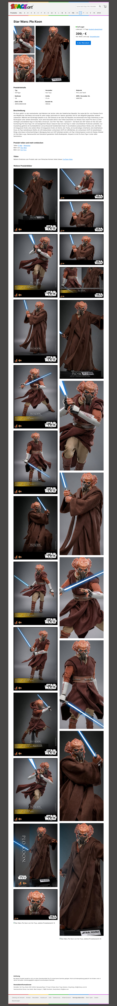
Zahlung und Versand (18, 997)
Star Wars (23, 148)
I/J (52, 13)
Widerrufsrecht (66, 997)
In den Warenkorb (83, 43)
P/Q (73, 13)
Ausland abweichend (95, 29)
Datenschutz (56, 997)
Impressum (43, 997)
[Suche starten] (100, 6)
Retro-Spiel (89, 997)
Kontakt (28, 997)
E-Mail (20, 145)
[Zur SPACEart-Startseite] (22, 6)
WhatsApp (27, 145)
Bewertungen (16, 1001)
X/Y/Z (99, 13)
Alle (20, 13)
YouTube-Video (68, 159)
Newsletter (35, 997)
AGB (50, 997)
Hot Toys (23, 150)
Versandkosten (94, 36)
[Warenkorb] (105, 6)
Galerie (96, 997)
